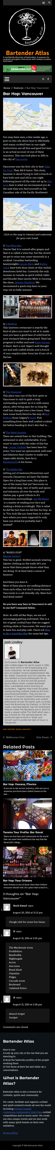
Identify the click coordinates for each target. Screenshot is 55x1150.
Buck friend (20, 905)
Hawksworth (10, 462)
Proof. (33, 417)
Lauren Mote (26, 264)
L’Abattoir (11, 324)
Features (11, 729)
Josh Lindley (13, 642)
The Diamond (13, 392)
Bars (5, 729)
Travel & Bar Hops (23, 729)
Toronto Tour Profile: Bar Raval (23, 832)
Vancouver (21, 159)
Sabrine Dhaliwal (25, 282)
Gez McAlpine (41, 498)
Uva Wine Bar (13, 245)
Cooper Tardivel (17, 447)
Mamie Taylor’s (12, 556)
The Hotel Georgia (16, 432)
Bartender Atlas (27, 52)
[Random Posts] (43, 2)
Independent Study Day (28, 1112)
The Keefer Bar (14, 469)
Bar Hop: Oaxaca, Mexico (19, 784)
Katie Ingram (42, 342)
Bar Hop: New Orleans (17, 880)
